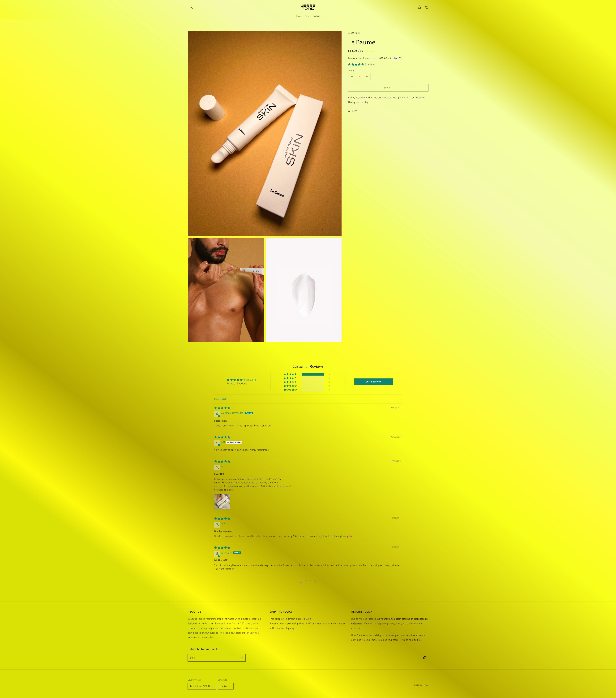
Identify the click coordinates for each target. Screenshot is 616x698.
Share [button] (354, 110)
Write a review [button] (373, 381)
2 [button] (306, 581)
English (223, 686)
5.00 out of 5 (251, 380)
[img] (222, 408)
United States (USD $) (200, 686)
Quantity (351, 70)
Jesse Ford (424, 685)
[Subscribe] (241, 657)
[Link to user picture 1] (222, 502)
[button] (191, 7)
